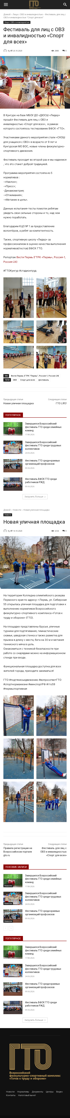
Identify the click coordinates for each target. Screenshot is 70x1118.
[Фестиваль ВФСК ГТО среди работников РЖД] (12, 484)
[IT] (5, 50)
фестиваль (43, 380)
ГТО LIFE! (61, 403)
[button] (5, 4)
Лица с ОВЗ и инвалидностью (28, 14)
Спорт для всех (27, 380)
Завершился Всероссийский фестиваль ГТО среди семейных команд (43, 427)
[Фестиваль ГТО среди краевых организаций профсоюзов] (12, 465)
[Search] (65, 4)
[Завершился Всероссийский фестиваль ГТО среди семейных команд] (12, 428)
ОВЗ (15, 380)
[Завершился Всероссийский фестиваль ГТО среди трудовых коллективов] (12, 447)
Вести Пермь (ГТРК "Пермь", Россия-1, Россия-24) (35, 375)
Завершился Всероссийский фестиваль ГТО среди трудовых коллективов (43, 445)
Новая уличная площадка (18, 403)
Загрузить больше (33, 496)
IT (12, 50)
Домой (7, 14)
